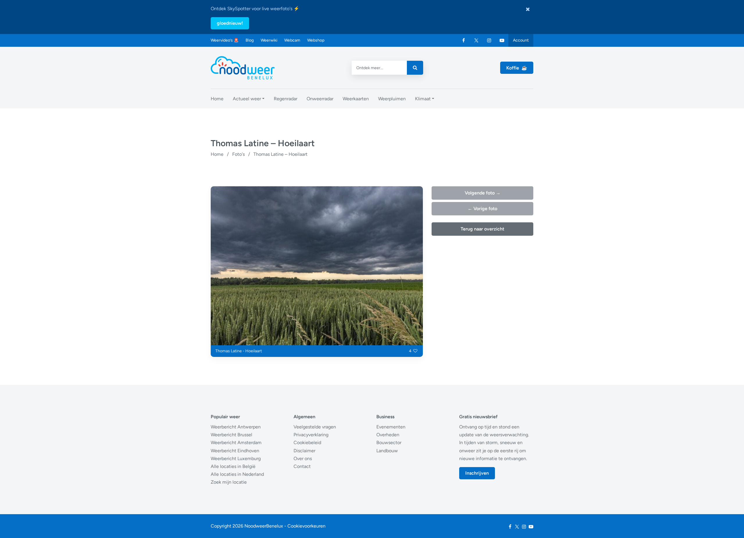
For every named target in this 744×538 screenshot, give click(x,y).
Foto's (238, 154)
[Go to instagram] (489, 40)
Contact (302, 466)
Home (217, 154)
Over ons (303, 458)
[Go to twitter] (476, 40)
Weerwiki (269, 40)
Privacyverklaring (311, 434)
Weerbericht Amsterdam (236, 442)
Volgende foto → (482, 193)
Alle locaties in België (233, 466)
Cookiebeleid (307, 442)
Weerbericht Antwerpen (236, 427)
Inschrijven (477, 473)
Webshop (315, 40)
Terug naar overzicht (482, 229)
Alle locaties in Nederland (237, 474)
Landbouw (387, 450)
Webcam (292, 40)
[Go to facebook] (463, 40)
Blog (250, 40)
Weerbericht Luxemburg (236, 458)
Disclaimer (304, 450)
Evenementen (390, 427)
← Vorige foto (482, 208)
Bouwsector (388, 442)
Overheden (387, 434)
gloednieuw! (230, 23)
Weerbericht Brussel (231, 434)
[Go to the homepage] (243, 67)
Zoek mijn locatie (229, 482)
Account (521, 40)
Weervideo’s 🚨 (225, 40)
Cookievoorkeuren (306, 526)
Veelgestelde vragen (315, 427)
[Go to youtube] (502, 40)
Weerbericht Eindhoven (235, 450)
